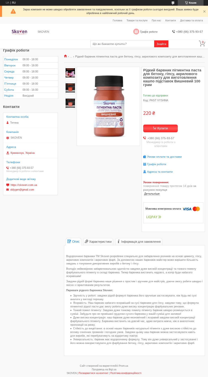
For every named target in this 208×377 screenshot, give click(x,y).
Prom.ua (123, 365)
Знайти (161, 44)
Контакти (170, 20)
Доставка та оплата (191, 20)
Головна (117, 20)
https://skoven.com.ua (24, 184)
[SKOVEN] (19, 32)
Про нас (156, 20)
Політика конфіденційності (125, 373)
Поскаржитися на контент (93, 373)
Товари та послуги (137, 20)
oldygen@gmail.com (22, 189)
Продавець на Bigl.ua (104, 369)
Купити (162, 128)
